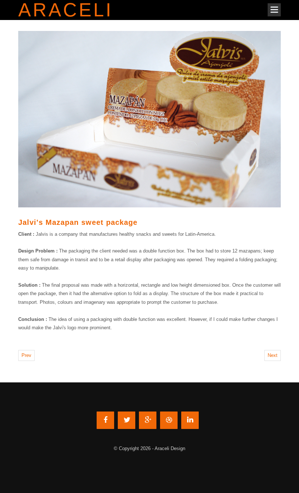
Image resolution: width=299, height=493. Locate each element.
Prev (26, 355)
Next (272, 355)
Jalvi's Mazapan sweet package (77, 222)
